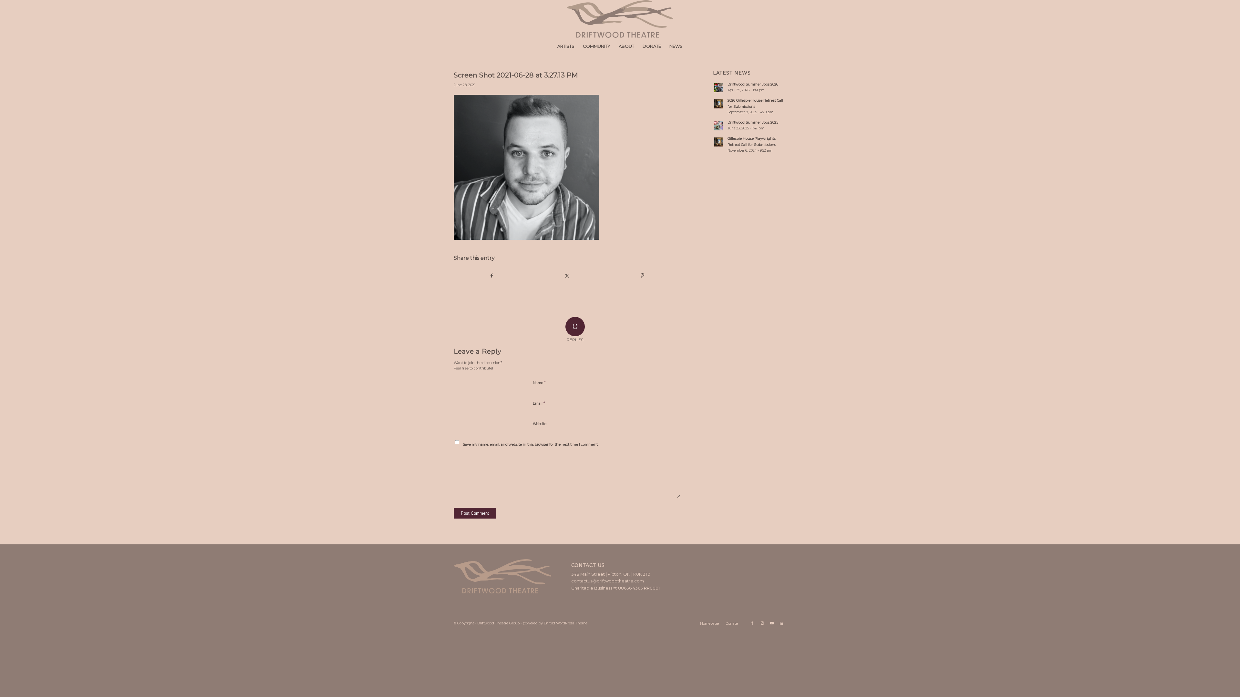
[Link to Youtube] (772, 623)
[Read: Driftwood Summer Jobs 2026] (719, 88)
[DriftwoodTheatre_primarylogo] (620, 19)
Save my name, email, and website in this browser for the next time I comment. (530, 444)
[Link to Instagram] (762, 623)
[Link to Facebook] (752, 623)
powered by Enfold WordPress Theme (555, 623)
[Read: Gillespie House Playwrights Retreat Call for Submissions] (719, 142)
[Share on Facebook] (491, 276)
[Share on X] (567, 276)
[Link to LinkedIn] (781, 623)
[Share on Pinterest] (642, 276)
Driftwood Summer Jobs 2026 (753, 84)
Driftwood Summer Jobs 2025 (753, 122)
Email (539, 403)
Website (539, 423)
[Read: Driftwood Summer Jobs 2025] (719, 126)
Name (539, 382)
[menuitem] (566, 46)
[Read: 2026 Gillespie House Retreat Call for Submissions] (719, 104)
